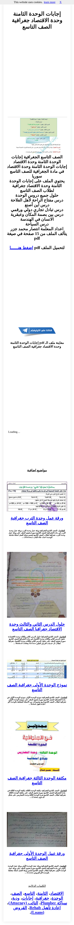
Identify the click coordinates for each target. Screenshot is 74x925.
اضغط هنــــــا (21, 247)
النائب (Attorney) (23, 903)
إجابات (27, 898)
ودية (16, 898)
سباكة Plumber (54, 903)
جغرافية (42, 898)
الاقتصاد (57, 893)
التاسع (29, 893)
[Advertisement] (37, 76)
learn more (49, 2)
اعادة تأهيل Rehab (45, 907)
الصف (17, 893)
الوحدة (57, 898)
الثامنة (42, 893)
